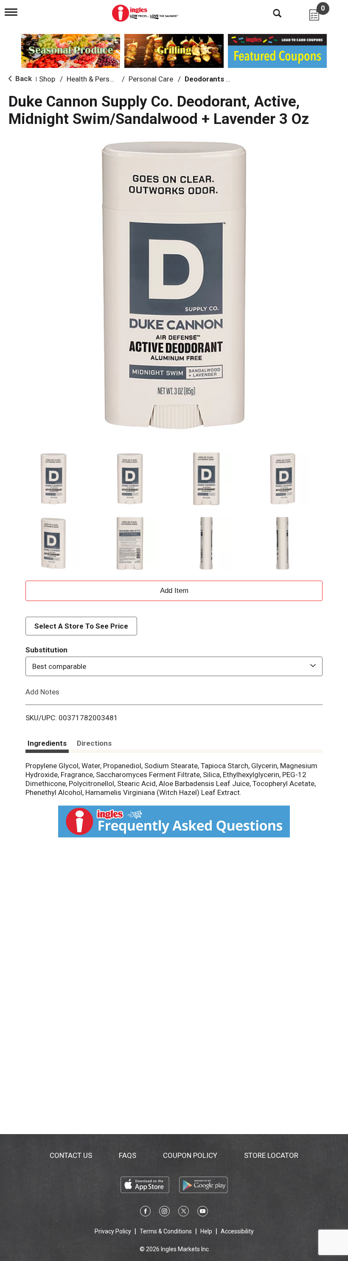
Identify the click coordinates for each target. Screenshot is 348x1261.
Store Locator (271, 1155)
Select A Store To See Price (81, 626)
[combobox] (174, 666)
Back (23, 78)
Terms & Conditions (166, 1231)
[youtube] (202, 1212)
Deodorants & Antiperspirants (235, 79)
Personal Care (151, 79)
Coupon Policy (190, 1155)
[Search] (270, 12)
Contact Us (71, 1155)
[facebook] (145, 1212)
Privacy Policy (113, 1231)
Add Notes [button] (42, 692)
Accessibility (237, 1231)
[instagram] (164, 1212)
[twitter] (183, 1212)
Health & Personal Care (103, 79)
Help (206, 1231)
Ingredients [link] (47, 743)
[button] (53, 479)
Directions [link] (94, 743)
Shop (47, 79)
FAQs (127, 1155)
